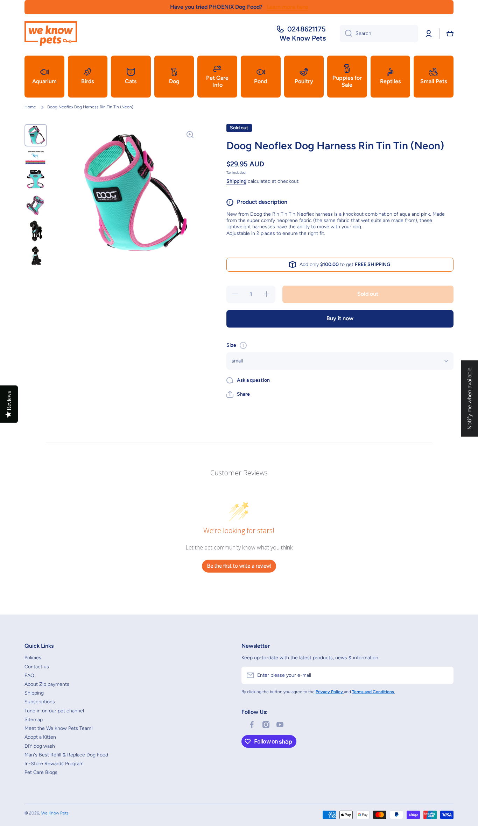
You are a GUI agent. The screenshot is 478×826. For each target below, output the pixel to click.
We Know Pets (55, 813)
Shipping (236, 181)
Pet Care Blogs (40, 772)
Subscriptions (39, 702)
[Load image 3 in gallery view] (35, 179)
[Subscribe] (445, 675)
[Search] (346, 33)
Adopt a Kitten (40, 737)
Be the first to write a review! (239, 565)
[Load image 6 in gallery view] (35, 257)
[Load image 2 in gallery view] (35, 157)
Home (30, 107)
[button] (450, 33)
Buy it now (339, 318)
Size (231, 345)
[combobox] (379, 33)
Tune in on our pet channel (54, 711)
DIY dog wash (39, 746)
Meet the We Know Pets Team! (58, 728)
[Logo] (50, 33)
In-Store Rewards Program (54, 764)
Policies (32, 658)
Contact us (36, 667)
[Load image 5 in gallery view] (35, 231)
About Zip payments (46, 684)
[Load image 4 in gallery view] (35, 205)
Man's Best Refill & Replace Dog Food (66, 755)
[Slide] (243, 345)
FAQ (29, 675)
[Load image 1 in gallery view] (35, 135)
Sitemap (33, 720)
